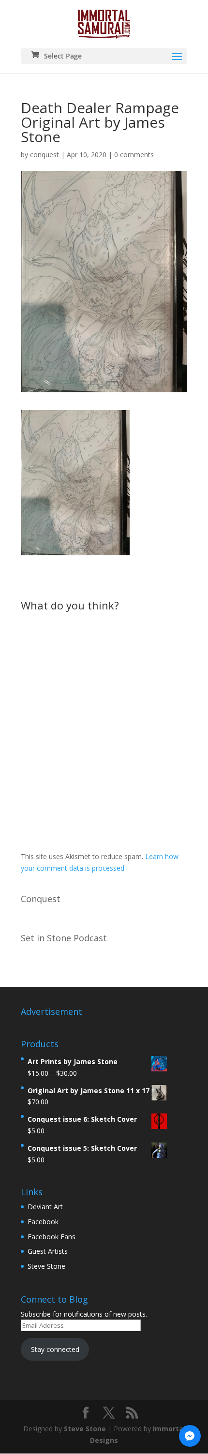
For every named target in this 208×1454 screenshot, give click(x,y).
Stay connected (55, 1349)
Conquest (40, 899)
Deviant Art (45, 1206)
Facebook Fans (51, 1236)
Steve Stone (46, 1266)
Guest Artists (48, 1251)
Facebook (43, 1221)
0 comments (134, 154)
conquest (44, 154)
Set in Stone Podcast (64, 938)
